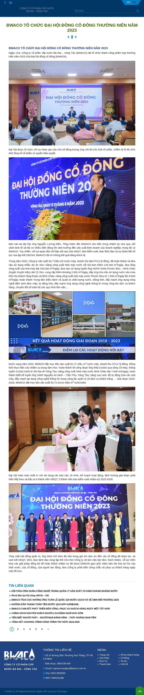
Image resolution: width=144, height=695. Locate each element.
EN (134, 2)
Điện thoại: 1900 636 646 (57, 663)
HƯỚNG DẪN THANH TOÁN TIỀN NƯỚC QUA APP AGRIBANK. (45, 604)
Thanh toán (105, 664)
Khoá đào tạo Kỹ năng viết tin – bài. (30, 595)
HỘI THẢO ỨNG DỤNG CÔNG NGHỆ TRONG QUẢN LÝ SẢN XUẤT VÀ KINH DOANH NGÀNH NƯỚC (65, 591)
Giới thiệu (104, 658)
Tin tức (124, 661)
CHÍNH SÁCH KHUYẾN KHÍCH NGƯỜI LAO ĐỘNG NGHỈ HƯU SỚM (47, 613)
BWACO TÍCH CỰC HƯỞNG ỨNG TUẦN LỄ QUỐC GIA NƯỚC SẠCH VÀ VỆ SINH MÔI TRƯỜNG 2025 (65, 600)
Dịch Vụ (103, 661)
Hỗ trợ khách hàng (130, 655)
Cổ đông (125, 658)
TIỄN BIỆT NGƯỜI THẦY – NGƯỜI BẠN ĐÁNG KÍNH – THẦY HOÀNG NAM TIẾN (54, 617)
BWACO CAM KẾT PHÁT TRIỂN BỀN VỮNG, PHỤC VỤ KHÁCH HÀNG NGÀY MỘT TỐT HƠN (61, 609)
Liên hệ (124, 664)
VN (128, 2)
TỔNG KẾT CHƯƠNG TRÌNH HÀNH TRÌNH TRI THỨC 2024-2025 (46, 622)
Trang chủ (104, 655)
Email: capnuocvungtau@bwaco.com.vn (65, 668)
